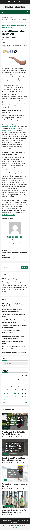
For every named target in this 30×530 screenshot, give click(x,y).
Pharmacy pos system (8, 25)
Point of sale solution (20, 25)
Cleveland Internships (15, 6)
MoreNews (25, 520)
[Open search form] (27, 12)
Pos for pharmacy (7, 27)
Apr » (26, 403)
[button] (2, 12)
